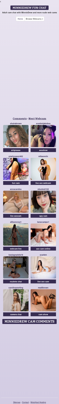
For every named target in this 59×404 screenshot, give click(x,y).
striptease (15, 150)
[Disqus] (29, 359)
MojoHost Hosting (38, 402)
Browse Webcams (34, 18)
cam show (43, 314)
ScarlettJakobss (43, 123)
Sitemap (16, 402)
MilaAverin (43, 156)
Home (20, 18)
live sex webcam (43, 183)
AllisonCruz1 (16, 221)
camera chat (16, 314)
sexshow (43, 150)
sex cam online (43, 248)
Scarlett (43, 254)
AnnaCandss (16, 189)
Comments (20, 118)
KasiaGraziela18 (16, 254)
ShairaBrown (16, 123)
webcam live (16, 248)
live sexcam (15, 215)
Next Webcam (37, 118)
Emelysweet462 (16, 156)
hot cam (16, 183)
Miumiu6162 (43, 189)
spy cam (43, 215)
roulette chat (16, 281)
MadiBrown (43, 287)
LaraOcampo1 (43, 221)
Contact (25, 402)
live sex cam (43, 281)
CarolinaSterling (16, 287)
